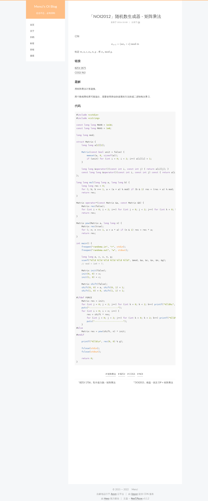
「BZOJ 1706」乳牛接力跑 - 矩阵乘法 (96, 383)
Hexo (106, 499)
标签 (32, 43)
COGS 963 (80, 73)
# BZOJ (121, 374)
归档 (32, 37)
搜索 (32, 56)
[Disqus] (125, 435)
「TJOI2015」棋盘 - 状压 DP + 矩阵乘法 (152, 383)
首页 (32, 25)
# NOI (140, 374)
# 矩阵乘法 (111, 374)
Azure (114, 494)
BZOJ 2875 (80, 68)
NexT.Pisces (137, 499)
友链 (32, 50)
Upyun (134, 494)
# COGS (131, 374)
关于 (32, 31)
